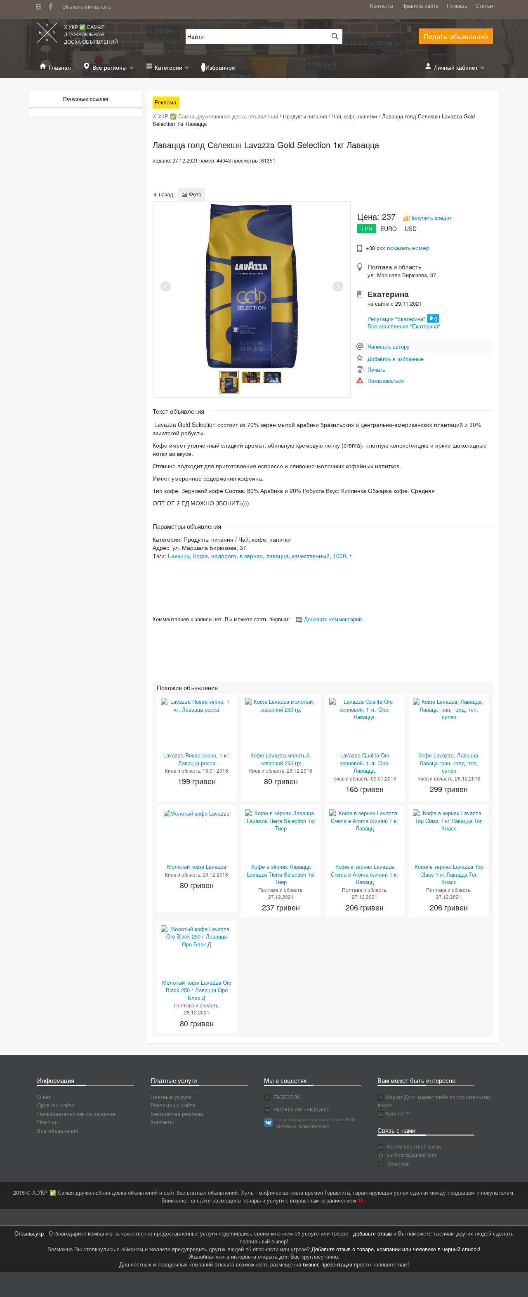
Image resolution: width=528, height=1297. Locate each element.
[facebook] (52, 5)
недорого (223, 556)
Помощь (457, 5)
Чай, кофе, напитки (354, 116)
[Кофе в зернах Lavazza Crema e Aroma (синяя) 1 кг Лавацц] (365, 820)
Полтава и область (395, 266)
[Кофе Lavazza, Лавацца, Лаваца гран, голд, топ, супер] (449, 708)
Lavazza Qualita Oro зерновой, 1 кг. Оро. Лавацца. (365, 762)
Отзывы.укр (29, 1233)
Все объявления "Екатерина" (404, 326)
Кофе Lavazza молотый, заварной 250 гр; (280, 759)
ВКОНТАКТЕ (287, 1109)
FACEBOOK (286, 1096)
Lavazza (179, 556)
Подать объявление (456, 36)
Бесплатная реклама (177, 1114)
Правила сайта (419, 5)
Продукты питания (305, 116)
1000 (339, 556)
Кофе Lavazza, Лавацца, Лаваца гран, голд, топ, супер (449, 762)
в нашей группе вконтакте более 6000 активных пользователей (316, 1122)
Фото (194, 194)
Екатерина (388, 293)
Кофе (200, 556)
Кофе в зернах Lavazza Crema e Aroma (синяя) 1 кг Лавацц (364, 874)
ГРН (366, 228)
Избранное (220, 67)
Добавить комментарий (332, 619)
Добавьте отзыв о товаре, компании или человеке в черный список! (396, 1249)
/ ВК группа (317, 1109)
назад (165, 194)
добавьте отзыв (372, 1233)
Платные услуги (171, 1097)
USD (411, 228)
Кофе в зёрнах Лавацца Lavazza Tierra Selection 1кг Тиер (281, 874)
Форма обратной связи (413, 1146)
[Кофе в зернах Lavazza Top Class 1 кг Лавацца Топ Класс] (449, 820)
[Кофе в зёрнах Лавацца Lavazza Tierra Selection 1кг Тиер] (281, 820)
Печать (376, 369)
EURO (388, 228)
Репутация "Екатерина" (396, 319)
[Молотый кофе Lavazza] (196, 813)
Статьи (484, 5)
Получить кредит (430, 218)
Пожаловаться (386, 380)
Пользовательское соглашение (76, 1114)
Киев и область (182, 770)
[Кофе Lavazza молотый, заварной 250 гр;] (281, 705)
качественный (311, 556)
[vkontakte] (40, 5)
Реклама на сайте (173, 1105)
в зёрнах (251, 556)
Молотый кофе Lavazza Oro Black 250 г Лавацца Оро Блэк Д (196, 990)
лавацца (277, 556)
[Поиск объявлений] (332, 36)
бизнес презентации (327, 1264)
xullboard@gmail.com (411, 1154)
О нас (44, 1097)
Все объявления (57, 1130)
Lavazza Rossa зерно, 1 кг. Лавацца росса (196, 759)
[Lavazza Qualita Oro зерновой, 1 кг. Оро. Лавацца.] (365, 708)
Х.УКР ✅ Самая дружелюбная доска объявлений (91, 34)
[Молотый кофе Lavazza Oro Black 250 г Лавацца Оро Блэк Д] (197, 936)
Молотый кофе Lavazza (196, 866)
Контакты (381, 5)
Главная (60, 67)
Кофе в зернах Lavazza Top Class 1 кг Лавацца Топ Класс (449, 874)
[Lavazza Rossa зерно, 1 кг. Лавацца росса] (197, 705)
